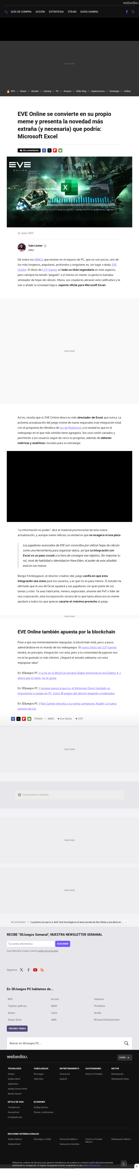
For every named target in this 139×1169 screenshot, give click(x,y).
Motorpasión (117, 1074)
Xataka (11, 1074)
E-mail (60, 150)
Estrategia (56, 11)
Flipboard (55, 150)
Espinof (63, 1079)
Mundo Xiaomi (15, 1093)
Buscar (126, 1043)
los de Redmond (70, 427)
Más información (92, 1165)
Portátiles (99, 1005)
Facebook (127, 12)
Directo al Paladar (93, 1074)
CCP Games (49, 269)
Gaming (47, 91)
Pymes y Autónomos (43, 1112)
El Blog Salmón (41, 1107)
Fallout (127, 91)
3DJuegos (39, 1074)
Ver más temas (17, 1028)
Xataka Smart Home (17, 1088)
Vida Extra (38, 1079)
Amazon (67, 91)
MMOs (39, 259)
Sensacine (65, 1074)
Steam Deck (15, 1019)
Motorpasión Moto (120, 1079)
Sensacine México (68, 1139)
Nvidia (97, 1012)
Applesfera (13, 1084)
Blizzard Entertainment (107, 1019)
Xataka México (15, 1139)
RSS (42, 969)
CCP (80, 718)
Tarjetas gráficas (17, 1005)
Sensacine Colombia (69, 1144)
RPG (13, 91)
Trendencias (14, 1107)
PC (57, 91)
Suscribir (62, 943)
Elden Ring (81, 91)
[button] (37, 246)
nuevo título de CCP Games (99, 647)
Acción (40, 11)
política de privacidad (48, 951)
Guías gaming (89, 11)
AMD (54, 1019)
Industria (99, 999)
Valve (54, 1012)
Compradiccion (15, 1117)
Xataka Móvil (14, 1079)
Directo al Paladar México (93, 1140)
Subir (122, 1057)
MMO (51, 718)
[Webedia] (131, 3)
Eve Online (66, 718)
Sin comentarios (31, 150)
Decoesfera (13, 1112)
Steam (72, 11)
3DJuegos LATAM (42, 1139)
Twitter (133, 12)
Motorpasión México (121, 1139)
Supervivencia (98, 91)
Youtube (35, 969)
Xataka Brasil (14, 1144)
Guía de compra (21, 11)
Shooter (35, 91)
